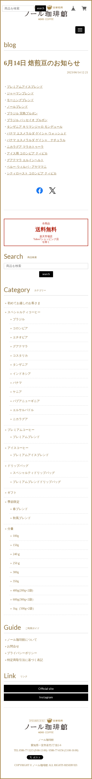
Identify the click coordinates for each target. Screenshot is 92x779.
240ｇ (16, 554)
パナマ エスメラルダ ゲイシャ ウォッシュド (36, 133)
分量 (10, 528)
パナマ (17, 382)
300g (16, 572)
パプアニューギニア (26, 401)
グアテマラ (20, 346)
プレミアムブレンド (26, 437)
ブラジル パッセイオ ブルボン (27, 120)
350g (16, 581)
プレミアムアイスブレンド (25, 86)
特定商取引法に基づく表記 (25, 660)
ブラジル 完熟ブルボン (22, 113)
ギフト (11, 492)
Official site (46, 688)
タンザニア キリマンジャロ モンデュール (34, 126)
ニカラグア (20, 419)
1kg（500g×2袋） (24, 608)
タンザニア (20, 364)
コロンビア (20, 328)
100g (16, 535)
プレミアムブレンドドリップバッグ (37, 481)
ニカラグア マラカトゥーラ (25, 146)
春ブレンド (20, 509)
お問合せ (13, 646)
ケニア (17, 391)
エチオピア (20, 337)
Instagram (46, 697)
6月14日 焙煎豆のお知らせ (42, 62)
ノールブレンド (17, 106)
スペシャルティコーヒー (23, 312)
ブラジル (19, 319)
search (40, 8)
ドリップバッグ (17, 465)
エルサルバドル (23, 410)
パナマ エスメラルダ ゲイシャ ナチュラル (36, 140)
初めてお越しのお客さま (23, 303)
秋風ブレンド (22, 518)
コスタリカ (20, 355)
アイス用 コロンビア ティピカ (27, 153)
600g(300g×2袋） (24, 599)
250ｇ (16, 563)
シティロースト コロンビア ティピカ (31, 173)
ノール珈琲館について (22, 639)
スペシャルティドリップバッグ (34, 472)
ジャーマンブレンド (20, 93)
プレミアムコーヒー (20, 429)
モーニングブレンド (20, 100)
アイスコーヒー (17, 448)
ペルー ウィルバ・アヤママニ (27, 166)
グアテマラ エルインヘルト (25, 160)
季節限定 (13, 501)
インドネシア (22, 373)
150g (16, 545)
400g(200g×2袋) (23, 590)
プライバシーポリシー (22, 653)
